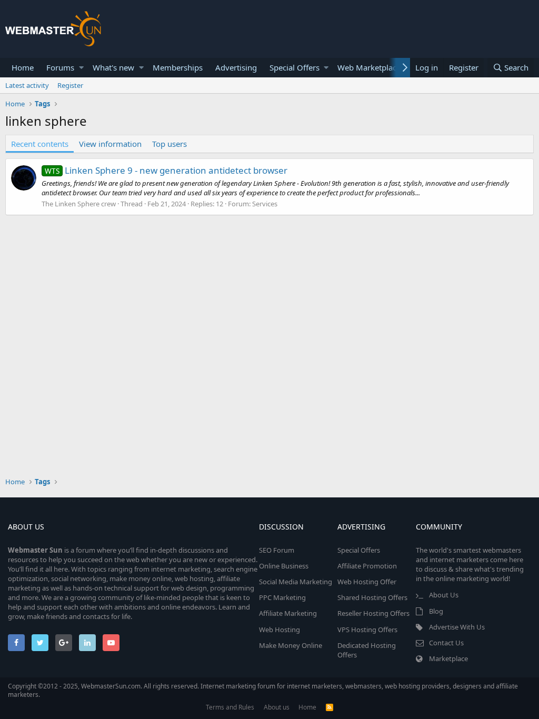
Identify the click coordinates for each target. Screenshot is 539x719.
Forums (60, 67)
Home (23, 67)
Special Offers (295, 67)
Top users (169, 143)
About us (277, 707)
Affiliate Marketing (288, 613)
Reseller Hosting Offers (373, 613)
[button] (81, 67)
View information (110, 143)
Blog (436, 611)
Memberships (178, 67)
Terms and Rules (230, 707)
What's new (113, 67)
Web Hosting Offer (366, 581)
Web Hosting (279, 629)
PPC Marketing (282, 597)
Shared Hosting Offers (372, 597)
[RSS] (329, 707)
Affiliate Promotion (367, 566)
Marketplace (448, 658)
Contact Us (446, 642)
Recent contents (39, 143)
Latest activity (27, 85)
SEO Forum (276, 550)
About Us (443, 595)
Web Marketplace (369, 67)
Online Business (283, 566)
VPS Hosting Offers (367, 629)
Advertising (236, 67)
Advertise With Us (457, 627)
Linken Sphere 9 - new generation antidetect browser (166, 170)
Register (70, 85)
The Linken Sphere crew (79, 203)
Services (264, 203)
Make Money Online (290, 645)
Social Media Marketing (295, 581)
